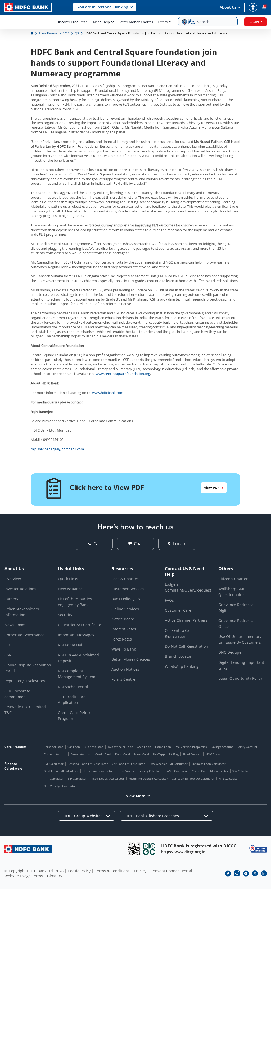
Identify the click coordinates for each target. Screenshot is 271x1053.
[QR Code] (134, 849)
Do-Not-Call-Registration (186, 646)
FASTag (174, 754)
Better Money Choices (135, 22)
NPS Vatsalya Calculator (60, 786)
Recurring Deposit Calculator (148, 778)
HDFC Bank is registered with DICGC (198, 846)
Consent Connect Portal (171, 870)
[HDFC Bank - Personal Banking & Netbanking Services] (28, 849)
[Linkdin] (264, 873)
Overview (12, 578)
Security (65, 614)
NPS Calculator (229, 778)
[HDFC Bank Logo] (28, 7)
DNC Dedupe (229, 652)
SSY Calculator (242, 771)
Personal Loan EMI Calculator (87, 764)
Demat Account (80, 754)
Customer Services (127, 588)
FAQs (169, 600)
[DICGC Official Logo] (149, 849)
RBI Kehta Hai (70, 644)
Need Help (101, 22)
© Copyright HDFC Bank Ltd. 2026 (34, 870)
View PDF (211, 487)
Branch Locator (178, 656)
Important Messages (76, 634)
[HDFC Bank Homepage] (32, 33)
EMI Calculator (54, 764)
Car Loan (73, 747)
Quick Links (68, 578)
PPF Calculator (54, 778)
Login (253, 21)
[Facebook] (228, 873)
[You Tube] (246, 873)
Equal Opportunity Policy (240, 678)
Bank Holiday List (126, 598)
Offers (163, 22)
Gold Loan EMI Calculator (61, 771)
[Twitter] (255, 873)
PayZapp (159, 754)
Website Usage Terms (23, 875)
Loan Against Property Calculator (140, 771)
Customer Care (178, 610)
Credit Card (103, 754)
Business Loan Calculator (208, 764)
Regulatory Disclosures (24, 680)
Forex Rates (121, 639)
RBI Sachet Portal (73, 686)
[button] (104, 7)
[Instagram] (237, 873)
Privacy (140, 870)
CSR (7, 654)
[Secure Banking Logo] (258, 849)
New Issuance (70, 588)
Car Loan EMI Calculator (128, 764)
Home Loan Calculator (98, 771)
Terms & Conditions (112, 870)
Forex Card (141, 754)
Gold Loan (144, 747)
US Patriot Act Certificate (79, 624)
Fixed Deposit (192, 754)
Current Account (55, 754)
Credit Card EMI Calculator (210, 771)
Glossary (54, 875)
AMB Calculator (177, 771)
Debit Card (122, 754)
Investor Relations (20, 588)
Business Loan (93, 747)
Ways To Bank (123, 649)
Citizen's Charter (233, 578)
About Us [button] (228, 7)
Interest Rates (123, 629)
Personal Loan (54, 747)
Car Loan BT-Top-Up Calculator (193, 778)
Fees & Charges (125, 578)
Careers (11, 598)
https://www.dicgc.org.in (183, 851)
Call (97, 544)
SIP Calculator (77, 778)
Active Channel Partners (186, 620)
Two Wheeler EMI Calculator (168, 764)
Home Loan (163, 747)
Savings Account (222, 747)
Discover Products (71, 22)
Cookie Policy (79, 870)
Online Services (125, 608)
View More (135, 795)
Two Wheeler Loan (120, 747)
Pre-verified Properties (191, 747)
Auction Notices (125, 669)
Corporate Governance (24, 634)
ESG (7, 644)
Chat (138, 544)
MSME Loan (213, 754)
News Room (14, 624)
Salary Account (247, 747)
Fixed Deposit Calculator (107, 778)
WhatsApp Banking (181, 666)
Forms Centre (123, 679)
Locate (179, 544)
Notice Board (122, 618)
